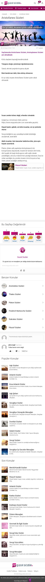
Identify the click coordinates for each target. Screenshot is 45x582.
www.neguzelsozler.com (10, 265)
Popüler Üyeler (21, 8)
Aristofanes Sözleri (22, 78)
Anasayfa (4, 14)
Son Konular (34, 8)
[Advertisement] (22, 97)
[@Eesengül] (4, 347)
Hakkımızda (22, 571)
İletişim (36, 571)
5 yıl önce (18, 345)
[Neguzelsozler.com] (12, 3)
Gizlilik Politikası (12, 571)
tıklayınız (25, 581)
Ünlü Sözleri (13, 14)
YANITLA (24, 351)
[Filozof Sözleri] (8, 166)
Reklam (30, 571)
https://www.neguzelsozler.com (13, 122)
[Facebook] (21, 270)
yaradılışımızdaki (22, 134)
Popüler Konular (8, 8)
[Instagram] (24, 270)
